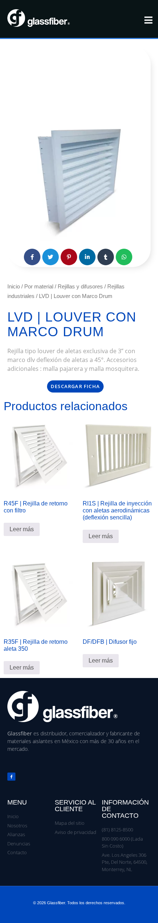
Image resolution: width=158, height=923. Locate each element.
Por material (38, 286)
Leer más (22, 529)
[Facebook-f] (11, 777)
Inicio (13, 286)
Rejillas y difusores (80, 286)
